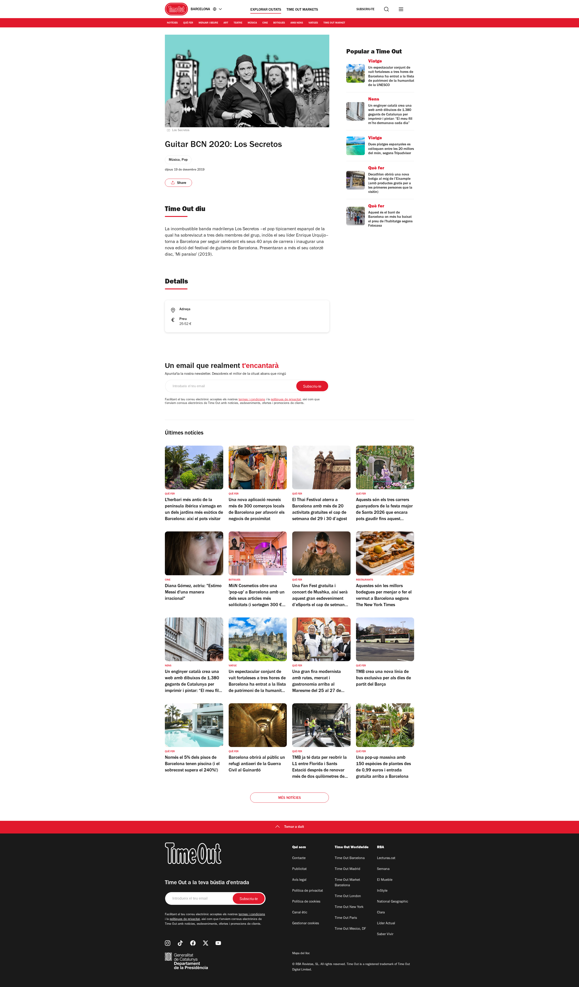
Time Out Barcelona (350, 858)
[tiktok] (180, 943)
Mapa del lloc (301, 953)
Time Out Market (334, 23)
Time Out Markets (302, 10)
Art (225, 23)
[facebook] (193, 943)
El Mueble (384, 880)
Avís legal (299, 880)
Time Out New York (349, 907)
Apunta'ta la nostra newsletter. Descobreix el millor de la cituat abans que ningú (225, 374)
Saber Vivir (385, 934)
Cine (265, 23)
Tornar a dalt (294, 827)
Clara (381, 913)
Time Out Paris (346, 918)
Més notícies (289, 798)
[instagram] (167, 943)
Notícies (172, 23)
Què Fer (188, 23)
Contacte (299, 858)
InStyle (382, 891)
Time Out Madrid (347, 869)
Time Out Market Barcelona (347, 882)
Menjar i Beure (208, 23)
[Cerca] (386, 9)
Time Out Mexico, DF (350, 929)
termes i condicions (252, 399)
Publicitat (299, 869)
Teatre (238, 23)
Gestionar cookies (305, 923)
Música (252, 23)
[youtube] (218, 943)
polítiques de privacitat (286, 399)
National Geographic (392, 902)
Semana (383, 869)
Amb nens (296, 23)
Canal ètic (299, 913)
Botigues (279, 23)
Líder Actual (386, 923)
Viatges (313, 23)
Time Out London (348, 896)
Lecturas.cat (386, 858)
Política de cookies (306, 902)
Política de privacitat (307, 891)
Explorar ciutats (265, 10)
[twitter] (205, 943)
